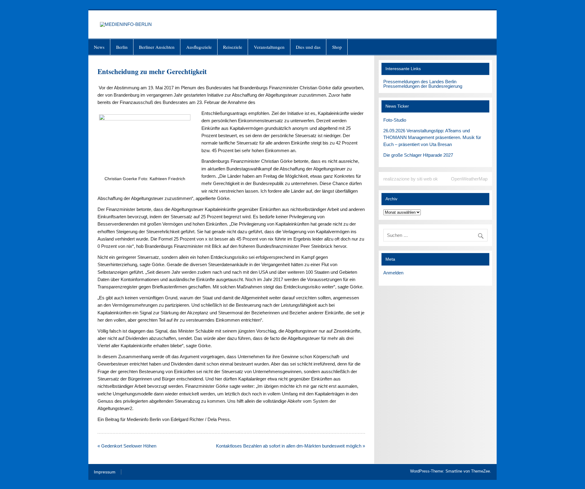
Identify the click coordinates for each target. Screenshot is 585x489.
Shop (337, 47)
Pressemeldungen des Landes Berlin (419, 81)
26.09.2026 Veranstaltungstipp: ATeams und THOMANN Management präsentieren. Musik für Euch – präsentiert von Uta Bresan (432, 137)
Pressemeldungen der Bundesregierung (422, 86)
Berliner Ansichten (157, 47)
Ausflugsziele (199, 47)
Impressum (104, 472)
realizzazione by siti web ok (410, 179)
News (99, 47)
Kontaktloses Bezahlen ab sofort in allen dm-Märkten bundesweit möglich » (290, 445)
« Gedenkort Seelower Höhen (127, 445)
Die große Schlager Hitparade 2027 (418, 155)
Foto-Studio (394, 120)
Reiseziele (232, 47)
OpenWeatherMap (469, 179)
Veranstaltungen (269, 47)
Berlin (122, 47)
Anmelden (393, 272)
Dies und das (308, 47)
